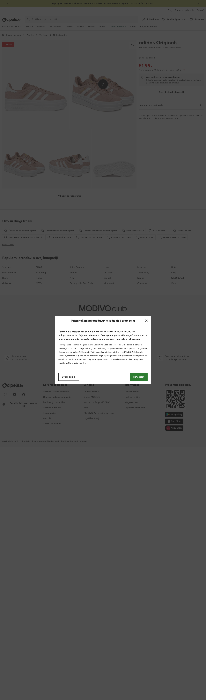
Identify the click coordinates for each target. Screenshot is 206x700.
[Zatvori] (146, 320)
